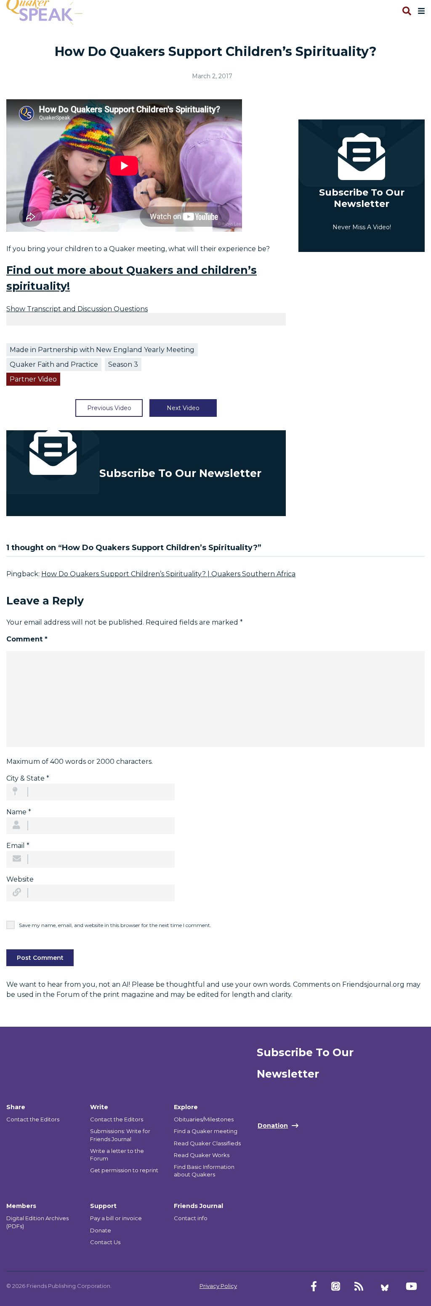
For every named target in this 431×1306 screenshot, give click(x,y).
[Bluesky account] (384, 1286)
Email (17, 846)
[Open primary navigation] (420, 11)
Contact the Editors (32, 1119)
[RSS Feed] (358, 1286)
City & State (27, 778)
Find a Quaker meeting (205, 1131)
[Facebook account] (314, 1286)
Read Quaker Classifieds (207, 1143)
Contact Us (105, 1242)
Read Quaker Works (201, 1155)
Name (18, 812)
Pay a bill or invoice (116, 1218)
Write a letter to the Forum (117, 1154)
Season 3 (123, 364)
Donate (100, 1230)
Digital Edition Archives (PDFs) (37, 1222)
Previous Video (109, 408)
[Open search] (406, 11)
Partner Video (33, 379)
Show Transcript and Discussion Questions (77, 309)
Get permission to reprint (124, 1170)
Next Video (183, 408)
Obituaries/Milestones (204, 1119)
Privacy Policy (218, 1285)
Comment (27, 639)
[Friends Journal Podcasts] (335, 1286)
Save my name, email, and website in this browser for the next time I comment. (115, 925)
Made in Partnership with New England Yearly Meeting (102, 350)
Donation (273, 1125)
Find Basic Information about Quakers (204, 1170)
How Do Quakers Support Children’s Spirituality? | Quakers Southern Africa (168, 574)
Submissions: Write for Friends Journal (120, 1135)
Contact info (191, 1218)
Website (20, 879)
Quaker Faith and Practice (54, 364)
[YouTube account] (411, 1286)
